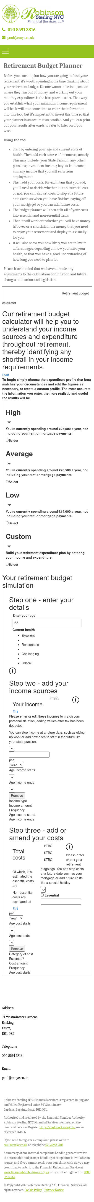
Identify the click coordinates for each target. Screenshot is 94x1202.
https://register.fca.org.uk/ (57, 1127)
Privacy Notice (54, 1190)
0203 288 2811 (54, 1145)
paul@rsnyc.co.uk (20, 38)
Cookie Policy (33, 1190)
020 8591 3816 (22, 29)
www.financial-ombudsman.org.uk (26, 1172)
